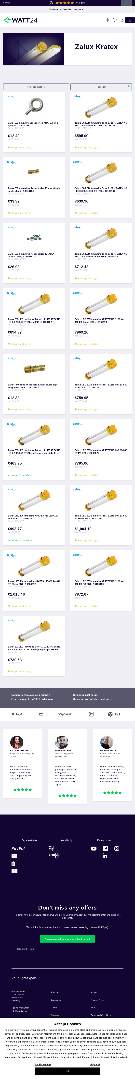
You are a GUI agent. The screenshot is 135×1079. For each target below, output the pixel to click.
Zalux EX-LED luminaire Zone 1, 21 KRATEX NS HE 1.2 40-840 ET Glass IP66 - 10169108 (101, 255)
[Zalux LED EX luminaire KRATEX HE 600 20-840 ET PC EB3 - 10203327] (100, 434)
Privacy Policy (97, 1000)
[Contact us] (126, 3)
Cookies (55, 1015)
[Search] (120, 20)
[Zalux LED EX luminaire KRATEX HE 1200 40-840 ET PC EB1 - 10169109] (100, 565)
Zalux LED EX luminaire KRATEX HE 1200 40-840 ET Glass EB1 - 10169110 (99, 320)
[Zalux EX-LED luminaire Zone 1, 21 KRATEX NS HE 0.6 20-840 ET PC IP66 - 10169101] (100, 172)
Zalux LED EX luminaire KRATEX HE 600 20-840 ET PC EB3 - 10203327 (101, 451)
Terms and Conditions (101, 1015)
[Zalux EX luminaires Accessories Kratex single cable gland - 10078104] (34, 172)
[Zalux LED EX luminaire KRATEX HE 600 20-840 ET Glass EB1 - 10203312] (34, 565)
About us (55, 992)
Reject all (95, 1064)
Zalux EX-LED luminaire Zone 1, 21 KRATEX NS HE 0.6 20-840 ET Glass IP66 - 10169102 (34, 320)
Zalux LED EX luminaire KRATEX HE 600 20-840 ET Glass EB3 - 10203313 (101, 517)
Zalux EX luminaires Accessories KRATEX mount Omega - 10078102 (31, 255)
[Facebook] (105, 848)
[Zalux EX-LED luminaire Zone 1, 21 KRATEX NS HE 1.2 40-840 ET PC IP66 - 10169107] (100, 106)
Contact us (56, 1000)
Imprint (94, 992)
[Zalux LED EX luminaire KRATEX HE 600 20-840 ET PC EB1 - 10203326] (100, 368)
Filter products (34, 86)
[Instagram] (116, 848)
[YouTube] (93, 848)
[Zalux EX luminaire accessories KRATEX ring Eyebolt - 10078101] (34, 106)
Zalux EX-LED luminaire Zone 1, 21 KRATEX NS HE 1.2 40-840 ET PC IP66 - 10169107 (101, 124)
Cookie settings (43, 1064)
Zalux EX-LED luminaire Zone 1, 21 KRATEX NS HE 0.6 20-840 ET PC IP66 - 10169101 (101, 189)
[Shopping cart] (113, 20)
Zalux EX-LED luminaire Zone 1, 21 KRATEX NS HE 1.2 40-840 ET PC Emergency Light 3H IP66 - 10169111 (34, 648)
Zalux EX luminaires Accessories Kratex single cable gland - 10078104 (34, 189)
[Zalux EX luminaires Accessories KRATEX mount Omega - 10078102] (34, 237)
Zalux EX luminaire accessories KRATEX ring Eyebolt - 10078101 (33, 124)
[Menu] (130, 20)
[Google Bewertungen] (51, 2)
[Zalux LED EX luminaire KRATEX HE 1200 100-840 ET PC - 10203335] (34, 499)
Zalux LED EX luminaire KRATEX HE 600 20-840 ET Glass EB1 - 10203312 (34, 582)
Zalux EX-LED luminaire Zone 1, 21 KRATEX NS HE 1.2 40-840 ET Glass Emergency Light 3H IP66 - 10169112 (34, 452)
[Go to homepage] (20, 20)
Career (54, 1008)
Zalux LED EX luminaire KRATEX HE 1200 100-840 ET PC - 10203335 (33, 517)
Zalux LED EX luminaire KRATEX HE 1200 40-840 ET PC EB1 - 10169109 (99, 582)
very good (80, 3)
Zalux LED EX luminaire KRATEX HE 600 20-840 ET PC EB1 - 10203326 (101, 386)
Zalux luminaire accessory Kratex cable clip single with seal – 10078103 (32, 386)
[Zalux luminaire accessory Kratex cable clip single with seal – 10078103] (34, 368)
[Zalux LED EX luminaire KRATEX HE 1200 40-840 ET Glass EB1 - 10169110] (100, 303)
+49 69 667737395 (20, 1008)
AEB (93, 1008)
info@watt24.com (20, 1011)
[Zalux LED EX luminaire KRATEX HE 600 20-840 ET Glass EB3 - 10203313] (100, 499)
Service (6, 3)
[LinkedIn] (104, 856)
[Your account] (105, 20)
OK (67, 1071)
